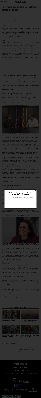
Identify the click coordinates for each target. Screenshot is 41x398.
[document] (20, 199)
